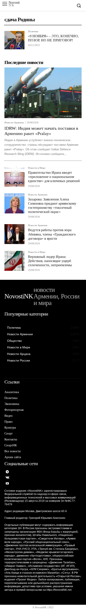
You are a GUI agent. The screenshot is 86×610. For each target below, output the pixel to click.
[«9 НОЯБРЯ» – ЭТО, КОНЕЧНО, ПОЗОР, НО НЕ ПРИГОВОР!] (14, 40)
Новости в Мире (36, 168)
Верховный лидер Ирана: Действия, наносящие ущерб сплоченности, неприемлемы (50, 261)
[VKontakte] (7, 478)
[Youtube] (7, 484)
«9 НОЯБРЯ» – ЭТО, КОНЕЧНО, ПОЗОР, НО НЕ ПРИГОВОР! (53, 38)
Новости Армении (14, 122)
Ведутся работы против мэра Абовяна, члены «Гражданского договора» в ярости (52, 234)
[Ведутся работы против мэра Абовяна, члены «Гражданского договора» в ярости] (14, 234)
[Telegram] (7, 472)
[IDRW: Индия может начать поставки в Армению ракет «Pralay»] (43, 92)
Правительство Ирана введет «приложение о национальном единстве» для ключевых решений (54, 177)
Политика (33, 31)
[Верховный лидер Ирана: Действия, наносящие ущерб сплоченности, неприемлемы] (14, 261)
